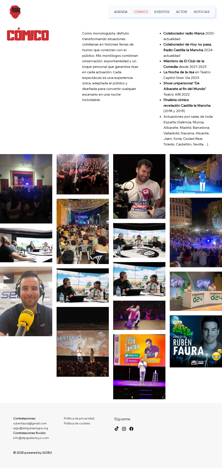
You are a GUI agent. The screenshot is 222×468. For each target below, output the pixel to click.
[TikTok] (116, 428)
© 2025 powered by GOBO (32, 453)
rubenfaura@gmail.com (30, 423)
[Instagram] (124, 428)
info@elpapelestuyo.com (31, 438)
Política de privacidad (79, 418)
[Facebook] (131, 428)
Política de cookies (77, 423)
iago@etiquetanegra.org (30, 428)
